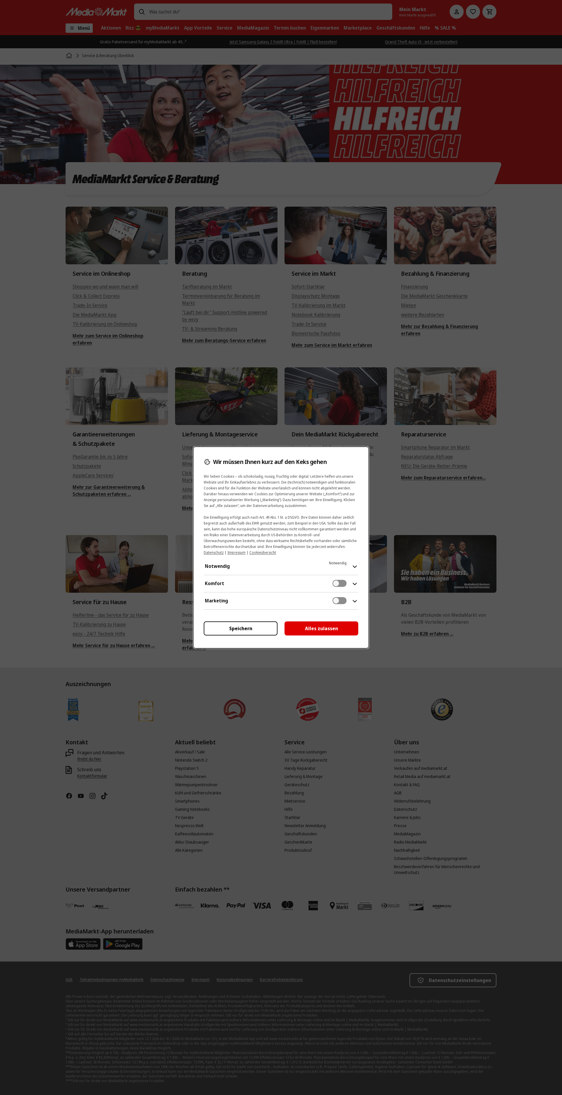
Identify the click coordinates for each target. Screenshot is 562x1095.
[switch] (340, 583)
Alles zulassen (321, 628)
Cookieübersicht (262, 552)
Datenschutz (214, 552)
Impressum (236, 552)
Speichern (240, 628)
